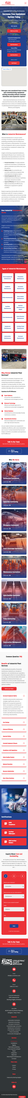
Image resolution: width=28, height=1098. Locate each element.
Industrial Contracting (14, 1022)
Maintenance (14, 1041)
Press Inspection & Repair (14, 1049)
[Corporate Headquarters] (14, 991)
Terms (14, 1067)
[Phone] (14, 980)
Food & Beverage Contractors (14, 1026)
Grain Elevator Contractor (14, 1030)
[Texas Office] (14, 1004)
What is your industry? (9, 882)
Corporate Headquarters (14, 995)
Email (14, 973)
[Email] (14, 969)
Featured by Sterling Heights (14, 1077)
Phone (14, 984)
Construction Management (14, 1033)
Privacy (14, 1069)
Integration (14, 1052)
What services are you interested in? (13, 892)
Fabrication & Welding (14, 1047)
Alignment (14, 1054)
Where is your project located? (11, 902)
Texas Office (14, 1008)
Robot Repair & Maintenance (14, 1056)
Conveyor (14, 1058)
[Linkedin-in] (14, 1086)
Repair (14, 1051)
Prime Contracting (14, 1032)
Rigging (14, 1045)
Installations (14, 1043)
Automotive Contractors (14, 1020)
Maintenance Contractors (14, 1028)
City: (5, 915)
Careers (14, 1065)
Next (14, 926)
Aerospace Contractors (14, 1024)
